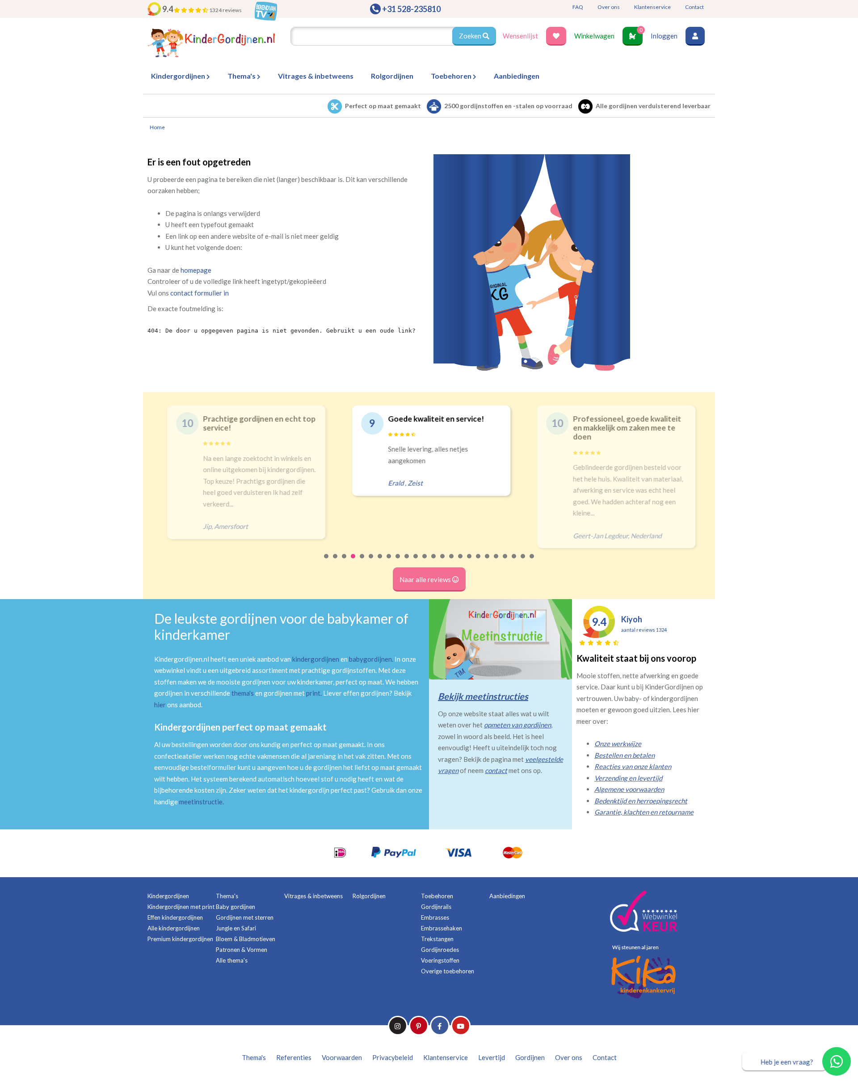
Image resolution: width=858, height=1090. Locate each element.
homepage (196, 270)
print (313, 693)
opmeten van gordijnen (517, 725)
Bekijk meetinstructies (483, 696)
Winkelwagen (594, 36)
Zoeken (471, 36)
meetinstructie (201, 802)
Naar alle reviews (426, 579)
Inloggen (664, 36)
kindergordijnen (315, 659)
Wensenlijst (520, 36)
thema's (242, 693)
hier (160, 705)
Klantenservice (652, 7)
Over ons (608, 7)
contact (496, 770)
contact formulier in (199, 293)
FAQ (577, 7)
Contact (694, 7)
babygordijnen (370, 659)
